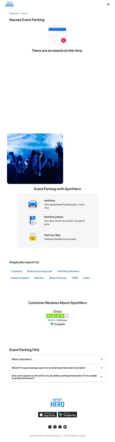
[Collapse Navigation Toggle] (108, 4)
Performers (14, 13)
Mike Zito (39, 277)
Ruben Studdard (20, 277)
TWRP (75, 277)
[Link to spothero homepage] (57, 403)
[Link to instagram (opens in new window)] (55, 427)
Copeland (16, 271)
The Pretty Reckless (68, 271)
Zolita (86, 277)
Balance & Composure (39, 271)
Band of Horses (58, 277)
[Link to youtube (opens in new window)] (65, 427)
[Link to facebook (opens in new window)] (50, 427)
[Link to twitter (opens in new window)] (60, 427)
